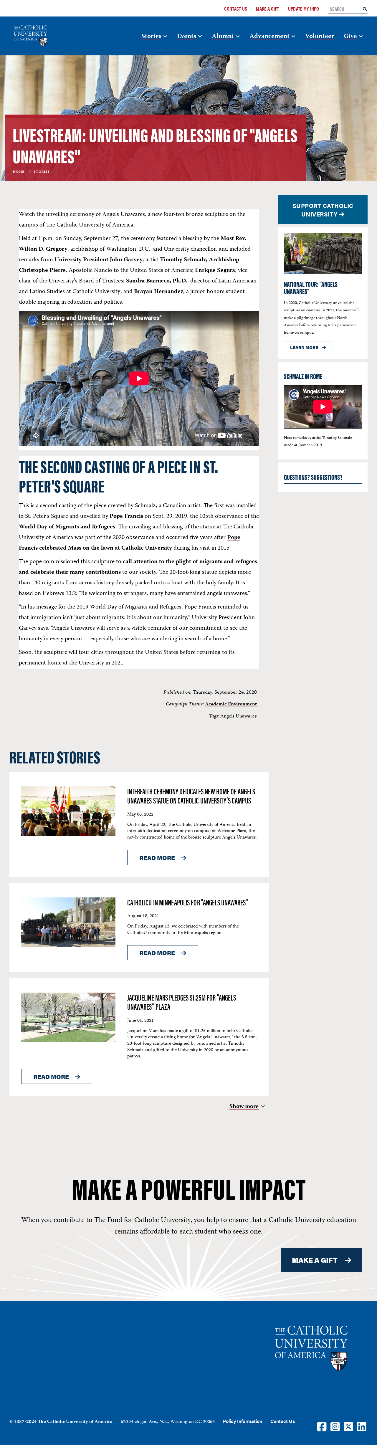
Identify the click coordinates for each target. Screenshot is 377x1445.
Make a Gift (267, 8)
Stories (151, 36)
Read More (157, 857)
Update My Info (303, 8)
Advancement (269, 36)
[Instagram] (335, 1426)
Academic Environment (231, 704)
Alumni (223, 36)
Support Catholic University (322, 209)
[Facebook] (322, 1426)
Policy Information (242, 1421)
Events (186, 36)
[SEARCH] (365, 9)
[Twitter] (348, 1426)
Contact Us (235, 8)
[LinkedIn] (361, 1426)
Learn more (304, 347)
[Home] (39, 36)
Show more (244, 1107)
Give (350, 36)
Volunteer (319, 36)
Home (18, 172)
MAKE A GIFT (315, 1260)
